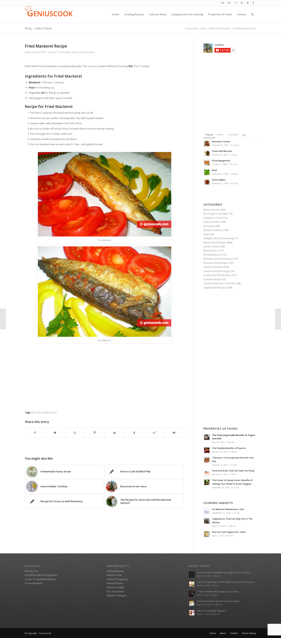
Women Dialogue (117, 595)
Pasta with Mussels (222, 151)
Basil (214, 170)
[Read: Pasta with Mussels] (206, 153)
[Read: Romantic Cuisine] (206, 143)
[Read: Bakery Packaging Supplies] (191, 612)
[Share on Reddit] (154, 433)
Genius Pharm (115, 583)
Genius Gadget (115, 587)
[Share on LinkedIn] (114, 433)
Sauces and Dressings (216, 271)
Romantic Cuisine (221, 141)
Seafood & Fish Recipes (82, 52)
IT (236, 2)
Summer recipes (212, 279)
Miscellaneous (211, 254)
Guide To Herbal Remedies (40, 579)
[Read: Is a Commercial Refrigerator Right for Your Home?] (191, 574)
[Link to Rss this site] (241, 3)
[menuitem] (222, 3)
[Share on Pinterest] (95, 433)
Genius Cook (114, 575)
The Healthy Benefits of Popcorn (229, 448)
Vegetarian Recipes (214, 287)
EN (222, 2)
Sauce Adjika (218, 179)
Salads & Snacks (213, 267)
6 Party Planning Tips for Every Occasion (218, 601)
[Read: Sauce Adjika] (206, 181)
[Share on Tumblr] (134, 433)
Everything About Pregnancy (41, 575)
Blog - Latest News (38, 28)
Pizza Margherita (221, 160)
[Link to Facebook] (253, 3)
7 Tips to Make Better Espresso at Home (218, 591)
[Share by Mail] (174, 433)
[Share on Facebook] (35, 433)
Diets (206, 234)
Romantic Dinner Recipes (217, 258)
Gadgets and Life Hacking (218, 238)
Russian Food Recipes (216, 263)
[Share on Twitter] (55, 433)
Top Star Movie (115, 591)
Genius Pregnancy (117, 579)
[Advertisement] (104, 59)
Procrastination (34, 583)
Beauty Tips (31, 571)
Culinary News (211, 221)
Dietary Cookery (212, 230)
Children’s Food (212, 217)
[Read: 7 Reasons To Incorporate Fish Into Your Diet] (206, 459)
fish (34, 412)
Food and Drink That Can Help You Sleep (233, 470)
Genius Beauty (115, 571)
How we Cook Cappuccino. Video (229, 531)
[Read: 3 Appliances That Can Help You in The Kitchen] (206, 520)
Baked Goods (211, 209)
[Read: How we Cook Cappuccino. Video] (206, 534)
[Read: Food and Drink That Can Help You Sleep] (206, 472)
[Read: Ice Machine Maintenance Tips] (206, 511)
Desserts (208, 226)
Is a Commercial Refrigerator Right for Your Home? (224, 572)
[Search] (252, 14)
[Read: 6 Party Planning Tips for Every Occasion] (191, 603)
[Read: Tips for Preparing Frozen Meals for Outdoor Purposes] (191, 584)
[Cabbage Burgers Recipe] (278, 319)
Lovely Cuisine (211, 246)
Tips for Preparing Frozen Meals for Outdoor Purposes (226, 582)
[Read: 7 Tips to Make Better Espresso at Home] (191, 593)
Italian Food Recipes (60, 52)
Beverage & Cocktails (215, 213)
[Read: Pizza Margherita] (206, 162)
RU (229, 2)
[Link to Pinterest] (247, 3)
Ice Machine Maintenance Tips (228, 509)
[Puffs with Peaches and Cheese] (3, 319)
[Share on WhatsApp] (75, 433)
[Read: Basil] (206, 172)
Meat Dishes (210, 250)
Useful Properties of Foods (219, 283)
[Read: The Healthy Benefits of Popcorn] (206, 450)
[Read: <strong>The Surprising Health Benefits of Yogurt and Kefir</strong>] (206, 437)
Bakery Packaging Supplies (211, 610)
